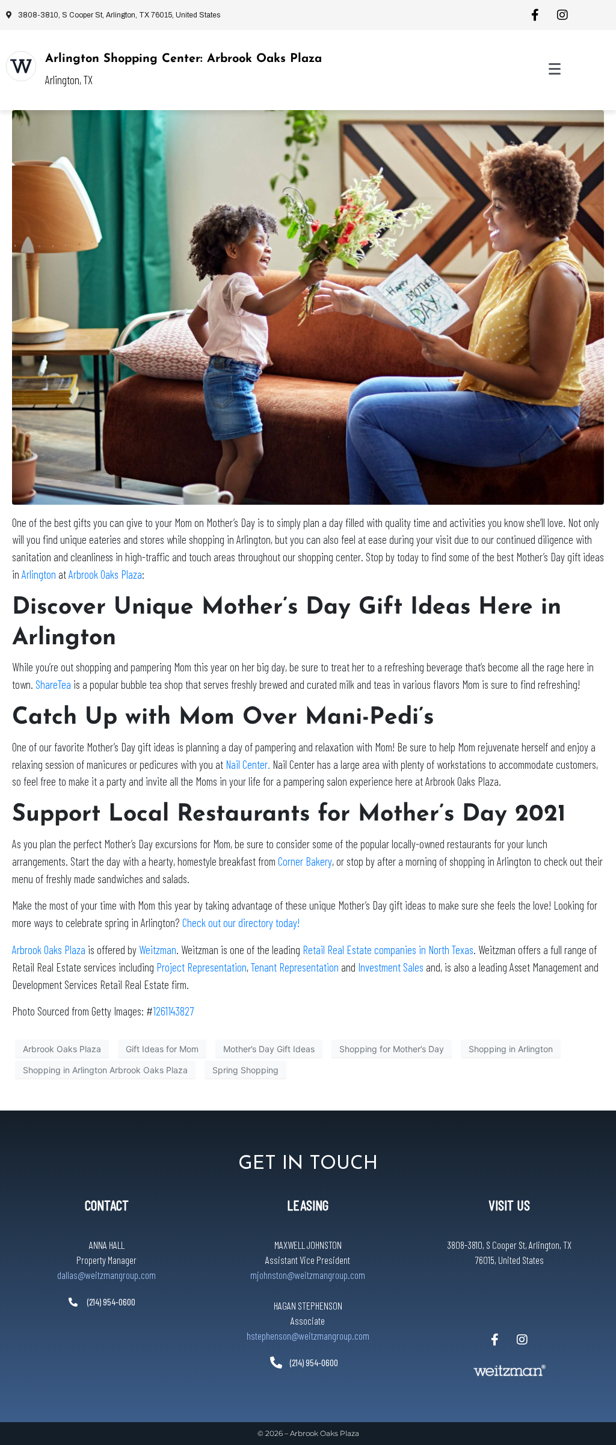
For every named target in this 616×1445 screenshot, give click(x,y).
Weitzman (157, 950)
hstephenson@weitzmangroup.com (308, 1335)
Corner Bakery (305, 861)
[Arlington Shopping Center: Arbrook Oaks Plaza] (21, 66)
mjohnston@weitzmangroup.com (307, 1275)
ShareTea (53, 684)
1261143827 (173, 1011)
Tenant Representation (295, 967)
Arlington (39, 574)
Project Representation (201, 967)
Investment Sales (391, 967)
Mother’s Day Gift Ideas (269, 1049)
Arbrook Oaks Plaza (105, 574)
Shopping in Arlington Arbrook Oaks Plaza (105, 1070)
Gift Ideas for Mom (162, 1049)
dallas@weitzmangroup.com (106, 1275)
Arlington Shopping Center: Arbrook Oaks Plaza (183, 59)
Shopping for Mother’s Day (391, 1049)
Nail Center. (248, 764)
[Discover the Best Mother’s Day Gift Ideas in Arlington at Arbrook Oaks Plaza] (308, 306)
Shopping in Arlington (511, 1049)
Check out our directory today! (241, 922)
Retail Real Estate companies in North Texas (388, 950)
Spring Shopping (245, 1070)
